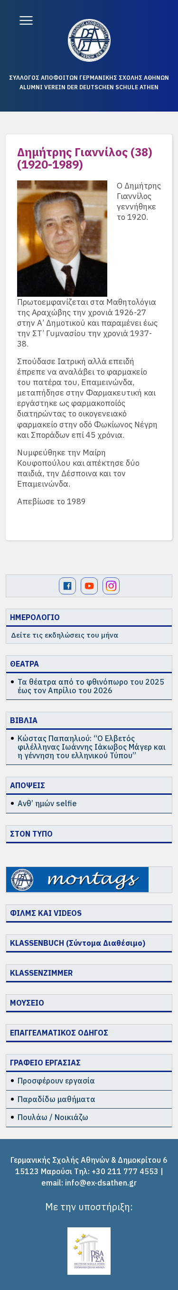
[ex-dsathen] (89, 40)
